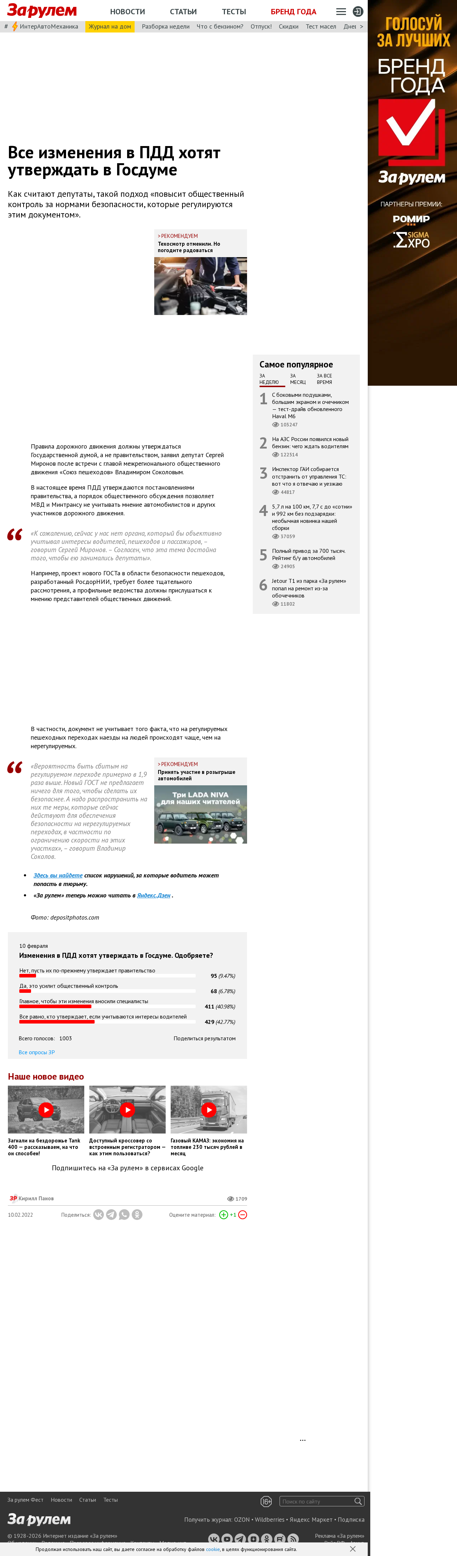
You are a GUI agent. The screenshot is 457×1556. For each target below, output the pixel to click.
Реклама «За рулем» (340, 1535)
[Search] (358, 1501)
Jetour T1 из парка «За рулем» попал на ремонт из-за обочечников (309, 588)
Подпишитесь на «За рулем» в (128, 1168)
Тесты (234, 11)
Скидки (288, 26)
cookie (213, 1549)
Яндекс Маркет (311, 1520)
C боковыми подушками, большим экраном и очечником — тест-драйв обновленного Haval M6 (310, 405)
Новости (127, 11)
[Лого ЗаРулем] (41, 10)
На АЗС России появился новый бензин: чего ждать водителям (310, 442)
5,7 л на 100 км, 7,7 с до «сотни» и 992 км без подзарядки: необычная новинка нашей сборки (312, 516)
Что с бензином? (220, 26)
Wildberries (270, 1520)
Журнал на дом (110, 26)
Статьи (183, 11)
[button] (353, 1549)
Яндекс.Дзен (153, 895)
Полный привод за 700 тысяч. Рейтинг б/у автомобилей (309, 554)
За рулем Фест (25, 1499)
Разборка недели (166, 26)
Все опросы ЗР (37, 1052)
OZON (242, 1520)
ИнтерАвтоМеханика (49, 26)
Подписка (351, 1520)
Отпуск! (261, 26)
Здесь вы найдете (58, 875)
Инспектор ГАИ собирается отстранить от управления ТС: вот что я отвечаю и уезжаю (309, 476)
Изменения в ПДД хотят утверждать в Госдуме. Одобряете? (116, 955)
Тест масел (321, 26)
